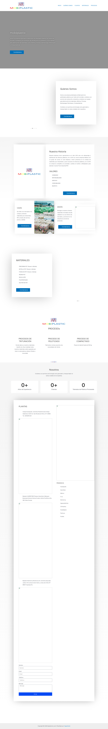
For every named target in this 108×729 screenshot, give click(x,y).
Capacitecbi (67, 726)
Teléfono (21, 677)
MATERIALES (85, 5)
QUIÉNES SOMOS (68, 5)
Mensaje (21, 683)
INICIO (59, 5)
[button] (32, 128)
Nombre (21, 665)
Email (20, 671)
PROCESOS (94, 5)
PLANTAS (77, 5)
